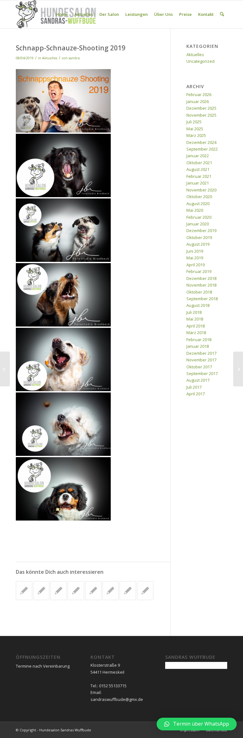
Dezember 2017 (201, 353)
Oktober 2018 (199, 292)
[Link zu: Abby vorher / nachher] (76, 590)
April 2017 (195, 394)
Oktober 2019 (199, 237)
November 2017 (201, 360)
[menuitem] (62, 14)
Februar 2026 (198, 94)
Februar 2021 (198, 176)
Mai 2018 (194, 319)
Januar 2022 (197, 156)
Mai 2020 (194, 210)
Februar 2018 (198, 339)
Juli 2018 (194, 312)
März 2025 (196, 135)
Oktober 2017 (199, 367)
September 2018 (202, 298)
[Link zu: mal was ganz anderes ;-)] (145, 590)
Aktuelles (49, 58)
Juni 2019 (194, 251)
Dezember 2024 (201, 142)
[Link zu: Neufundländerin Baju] (128, 590)
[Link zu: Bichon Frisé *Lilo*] (24, 590)
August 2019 (197, 244)
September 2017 (202, 373)
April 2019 (195, 265)
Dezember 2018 (201, 278)
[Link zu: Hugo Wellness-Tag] (41, 590)
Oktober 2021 (199, 162)
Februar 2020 (198, 217)
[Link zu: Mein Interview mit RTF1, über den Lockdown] (93, 590)
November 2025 (201, 115)
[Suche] (222, 14)
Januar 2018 (197, 346)
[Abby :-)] (5, 369)
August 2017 (197, 380)
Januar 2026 (197, 101)
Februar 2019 (198, 271)
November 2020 (201, 190)
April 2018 (195, 326)
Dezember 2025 (201, 108)
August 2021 (197, 169)
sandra (74, 58)
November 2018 (201, 285)
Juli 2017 (194, 387)
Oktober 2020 (199, 196)
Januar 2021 (197, 183)
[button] (197, 724)
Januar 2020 (197, 224)
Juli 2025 (194, 122)
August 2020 (197, 203)
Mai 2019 (194, 258)
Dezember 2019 (201, 230)
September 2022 (202, 149)
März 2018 (196, 332)
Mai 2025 (194, 129)
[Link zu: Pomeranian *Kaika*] (58, 590)
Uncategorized (200, 61)
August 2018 (197, 305)
